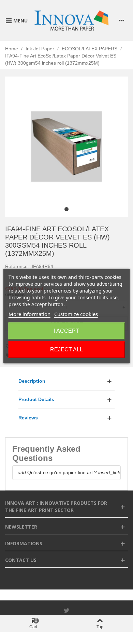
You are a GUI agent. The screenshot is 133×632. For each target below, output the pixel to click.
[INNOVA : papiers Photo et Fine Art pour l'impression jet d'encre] (71, 20)
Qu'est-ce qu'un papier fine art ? (57, 472)
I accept (66, 331)
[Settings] (121, 20)
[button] (66, 209)
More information (29, 314)
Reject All (66, 349)
